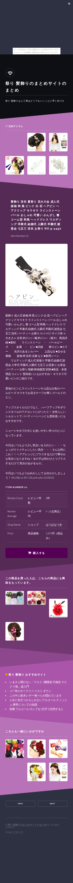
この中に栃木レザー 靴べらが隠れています (36, 695)
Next (52, 804)
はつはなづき (54, 524)
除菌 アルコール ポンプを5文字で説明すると (36, 709)
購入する (39, 553)
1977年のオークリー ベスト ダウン (30, 691)
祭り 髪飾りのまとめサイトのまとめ (27, 824)
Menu (68, 4)
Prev (20, 804)
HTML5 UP (18, 832)
